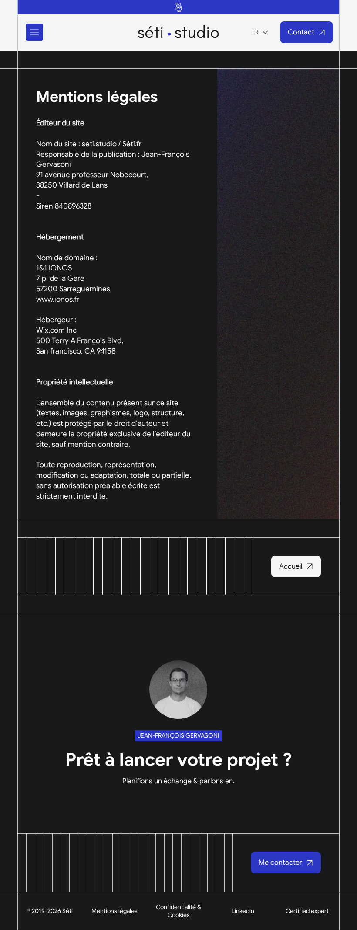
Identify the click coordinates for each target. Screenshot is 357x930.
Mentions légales (114, 911)
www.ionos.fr (57, 299)
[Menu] (34, 32)
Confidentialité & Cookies (178, 911)
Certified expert (307, 911)
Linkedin (243, 911)
